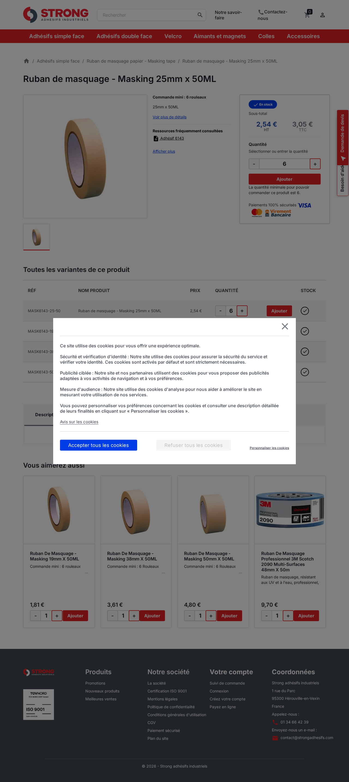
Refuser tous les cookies (193, 445)
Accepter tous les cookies (98, 445)
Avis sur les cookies (79, 421)
